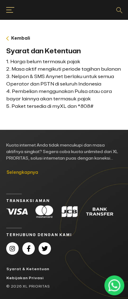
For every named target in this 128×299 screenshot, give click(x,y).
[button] (64, 38)
